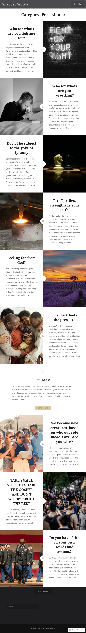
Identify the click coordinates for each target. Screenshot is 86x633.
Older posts (43, 591)
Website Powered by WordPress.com (43, 628)
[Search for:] (23, 606)
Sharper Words (15, 4)
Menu (78, 4)
